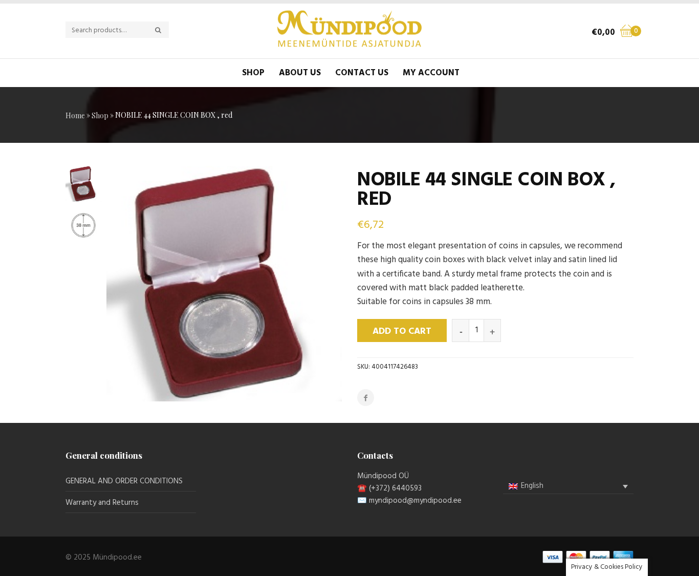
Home (75, 115)
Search (164, 30)
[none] (568, 486)
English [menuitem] (532, 486)
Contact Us (361, 73)
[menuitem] (568, 486)
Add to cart (402, 331)
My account (431, 73)
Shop (253, 73)
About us (300, 73)
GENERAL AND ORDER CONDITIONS (124, 481)
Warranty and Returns (102, 503)
